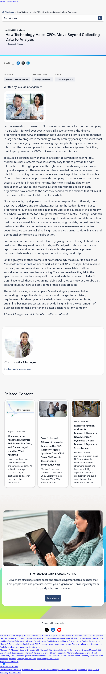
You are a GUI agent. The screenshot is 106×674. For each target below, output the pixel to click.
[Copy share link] (13, 63)
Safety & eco (93, 669)
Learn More (53, 598)
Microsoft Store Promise (36, 641)
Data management (65, 79)
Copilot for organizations (75, 635)
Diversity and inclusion (26, 659)
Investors (12, 659)
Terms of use (71, 669)
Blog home (9, 12)
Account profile (48, 638)
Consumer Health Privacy (10, 669)
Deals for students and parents (13, 647)
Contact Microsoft (37, 669)
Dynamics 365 (33, 650)
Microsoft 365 (46, 650)
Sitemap (25, 669)
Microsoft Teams (82, 650)
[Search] (100, 18)
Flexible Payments (54, 641)
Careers (62, 656)
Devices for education (91, 641)
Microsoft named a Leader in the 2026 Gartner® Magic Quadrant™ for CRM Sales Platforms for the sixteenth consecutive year (52, 453)
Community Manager (15, 44)
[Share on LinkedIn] (28, 63)
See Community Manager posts (17, 369)
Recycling (4, 672)
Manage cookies (59, 669)
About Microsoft (73, 656)
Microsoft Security (19, 650)
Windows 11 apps (34, 638)
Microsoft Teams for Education (13, 644)
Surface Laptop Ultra (32, 635)
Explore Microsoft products (14, 638)
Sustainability (53, 659)
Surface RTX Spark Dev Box (53, 635)
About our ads (15, 672)
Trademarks (82, 669)
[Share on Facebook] (18, 63)
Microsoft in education (71, 641)
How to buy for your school (59, 644)
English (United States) (9, 661)
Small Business (13, 653)
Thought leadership (42, 79)
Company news (87, 656)
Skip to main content (9, 1)
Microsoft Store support (81, 638)
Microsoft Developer (33, 653)
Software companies (38, 656)
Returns (95, 638)
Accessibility (42, 659)
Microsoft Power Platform (63, 650)
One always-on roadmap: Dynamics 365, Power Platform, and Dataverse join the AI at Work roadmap (20, 445)
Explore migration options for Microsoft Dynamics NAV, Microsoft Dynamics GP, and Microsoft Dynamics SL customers (85, 436)
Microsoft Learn (49, 653)
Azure (21, 653)
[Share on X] (23, 63)
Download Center (62, 638)
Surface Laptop (16, 635)
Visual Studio (53, 656)
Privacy (48, 669)
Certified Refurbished (16, 641)
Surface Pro (5, 635)
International (24, 264)
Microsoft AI (5, 650)
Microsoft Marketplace (20, 656)
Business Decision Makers (17, 79)
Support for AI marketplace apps (70, 653)
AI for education (33, 647)
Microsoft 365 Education (36, 644)
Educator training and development (87, 644)
